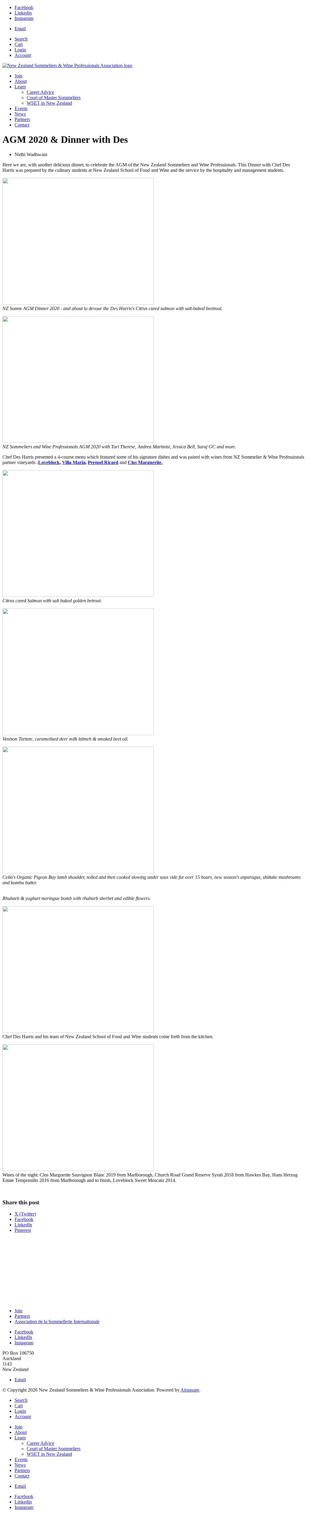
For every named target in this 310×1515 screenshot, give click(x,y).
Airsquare (189, 1389)
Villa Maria (73, 462)
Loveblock (49, 462)
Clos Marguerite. (145, 462)
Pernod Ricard (103, 462)
